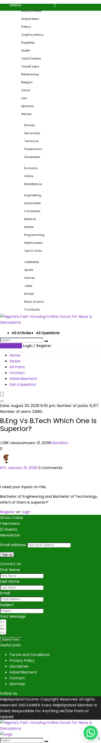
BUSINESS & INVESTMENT (29, 163)
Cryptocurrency (32, 35)
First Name (10, 569)
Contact (17, 372)
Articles (26, 114)
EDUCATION (20, 120)
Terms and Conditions (29, 654)
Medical (30, 219)
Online (28, 176)
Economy (31, 168)
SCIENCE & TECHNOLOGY (29, 190)
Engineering (32, 195)
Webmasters (33, 243)
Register (7, 512)
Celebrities (31, 262)
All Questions (48, 333)
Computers (32, 211)
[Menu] (2, 394)
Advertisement (23, 378)
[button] (91, 733)
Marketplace (33, 184)
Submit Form (10, 639)
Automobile (32, 203)
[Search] (46, 341)
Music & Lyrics (34, 302)
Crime (25, 90)
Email (5, 593)
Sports (28, 270)
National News (31, 11)
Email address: (13, 544)
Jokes (28, 286)
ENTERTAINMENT (23, 256)
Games (29, 278)
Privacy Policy (22, 660)
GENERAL (15, 5)
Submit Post (11, 345)
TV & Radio (32, 310)
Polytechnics (33, 149)
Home (14, 355)
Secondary (32, 133)
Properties (28, 43)
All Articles (21, 333)
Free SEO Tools (76, 256)
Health (25, 51)
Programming (34, 235)
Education (59, 442)
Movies (29, 294)
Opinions (27, 106)
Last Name (9, 581)
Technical (31, 141)
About (15, 361)
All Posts (17, 367)
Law (24, 98)
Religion (27, 82)
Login (26, 512)
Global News (30, 19)
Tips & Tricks (33, 251)
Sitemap (17, 684)
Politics (26, 27)
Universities (32, 157)
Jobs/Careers (31, 58)
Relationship (30, 74)
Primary (29, 125)
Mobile (28, 227)
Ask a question (22, 384)
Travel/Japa (30, 66)
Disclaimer (19, 666)
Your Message (13, 616)
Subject (7, 604)
